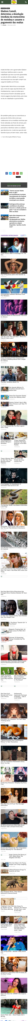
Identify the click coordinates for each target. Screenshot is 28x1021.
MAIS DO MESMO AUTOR (14, 186)
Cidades (2, 194)
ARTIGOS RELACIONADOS (14, 184)
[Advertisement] (14, 62)
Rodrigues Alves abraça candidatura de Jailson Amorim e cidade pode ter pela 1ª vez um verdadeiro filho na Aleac (17, 207)
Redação (4, 25)
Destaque (3, 8)
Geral (8, 8)
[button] (26, 2)
